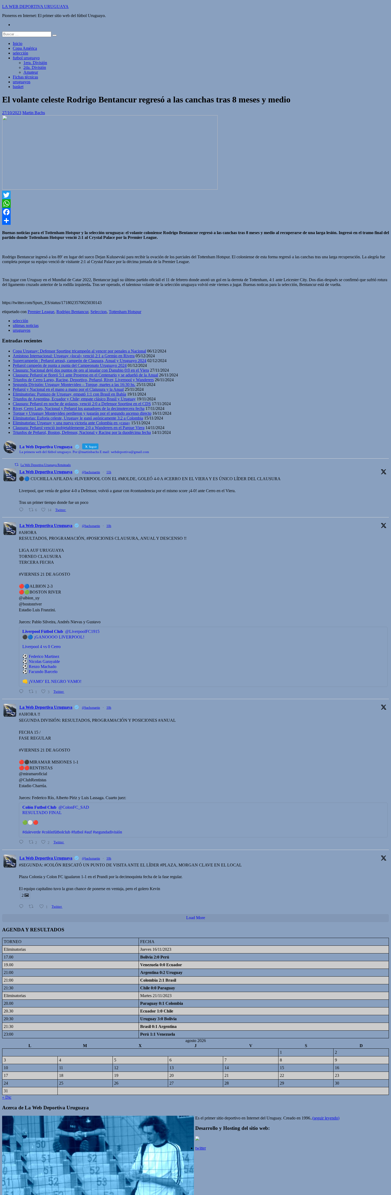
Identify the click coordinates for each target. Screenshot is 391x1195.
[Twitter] (195, 195)
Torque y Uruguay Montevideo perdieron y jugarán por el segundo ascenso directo (82, 413)
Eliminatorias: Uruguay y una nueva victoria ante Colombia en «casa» (71, 423)
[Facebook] (195, 212)
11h (108, 472)
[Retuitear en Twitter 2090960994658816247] (32, 906)
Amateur (30, 72)
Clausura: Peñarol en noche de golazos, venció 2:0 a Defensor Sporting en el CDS (82, 403)
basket (18, 86)
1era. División (35, 62)
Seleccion (98, 311)
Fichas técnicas (25, 77)
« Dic (6, 1097)
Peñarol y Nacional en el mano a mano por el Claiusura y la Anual (68, 389)
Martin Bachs (33, 112)
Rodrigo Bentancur (72, 311)
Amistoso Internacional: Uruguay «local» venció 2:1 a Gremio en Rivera (74, 356)
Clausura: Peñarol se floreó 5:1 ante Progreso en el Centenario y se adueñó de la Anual (85, 375)
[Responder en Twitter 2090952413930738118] (22, 510)
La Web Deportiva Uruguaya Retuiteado (45, 465)
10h (108, 526)
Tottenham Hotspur (125, 311)
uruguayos (21, 82)
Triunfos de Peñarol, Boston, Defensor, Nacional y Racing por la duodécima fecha (82, 432)
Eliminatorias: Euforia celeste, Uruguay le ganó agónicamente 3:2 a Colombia (78, 418)
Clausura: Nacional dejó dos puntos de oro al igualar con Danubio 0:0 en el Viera (81, 370)
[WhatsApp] (195, 203)
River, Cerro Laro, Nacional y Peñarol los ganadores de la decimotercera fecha (78, 408)
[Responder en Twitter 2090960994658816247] (22, 906)
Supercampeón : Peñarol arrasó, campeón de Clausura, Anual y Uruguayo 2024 (79, 360)
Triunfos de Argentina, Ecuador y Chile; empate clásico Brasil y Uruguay (74, 399)
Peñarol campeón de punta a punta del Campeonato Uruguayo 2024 (70, 365)
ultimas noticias (26, 325)
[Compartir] (195, 220)
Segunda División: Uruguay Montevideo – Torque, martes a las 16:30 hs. (74, 384)
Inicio (17, 43)
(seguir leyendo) (325, 1118)
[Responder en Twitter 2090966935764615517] (22, 691)
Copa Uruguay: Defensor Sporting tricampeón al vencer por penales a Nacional (79, 351)
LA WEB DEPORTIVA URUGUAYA (35, 6)
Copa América (25, 48)
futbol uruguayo (26, 58)
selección (20, 53)
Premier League (41, 311)
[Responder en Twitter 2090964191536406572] (22, 842)
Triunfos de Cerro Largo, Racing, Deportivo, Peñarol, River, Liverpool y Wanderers (83, 379)
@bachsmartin (91, 472)
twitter (200, 1148)
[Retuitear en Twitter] (16, 465)
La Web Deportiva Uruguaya (45, 472)
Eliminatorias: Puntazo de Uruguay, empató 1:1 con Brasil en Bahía (69, 394)
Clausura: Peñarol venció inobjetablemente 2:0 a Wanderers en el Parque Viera (78, 427)
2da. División (34, 67)
